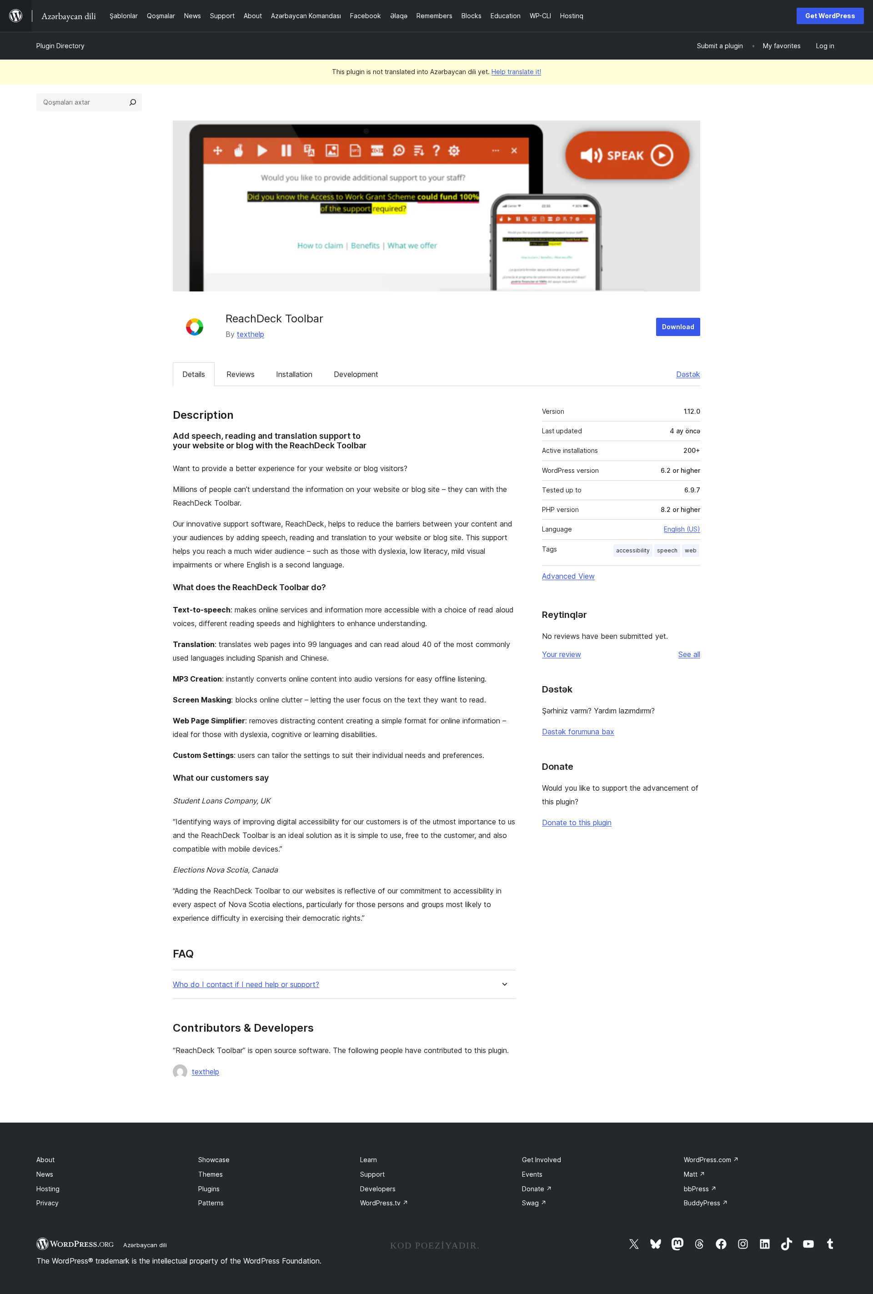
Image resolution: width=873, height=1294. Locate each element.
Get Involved (541, 1160)
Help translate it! (516, 71)
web (691, 550)
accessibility (633, 550)
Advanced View (568, 576)
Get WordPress (830, 16)
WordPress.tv (384, 1203)
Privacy (47, 1203)
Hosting (48, 1189)
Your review (561, 654)
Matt (694, 1174)
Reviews (240, 374)
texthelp (250, 334)
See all (689, 654)
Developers (378, 1189)
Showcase (214, 1160)
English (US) (682, 529)
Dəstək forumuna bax (578, 731)
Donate (537, 1189)
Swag (534, 1203)
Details (193, 374)
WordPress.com (711, 1160)
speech (667, 550)
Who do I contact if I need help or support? (246, 984)
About (45, 1160)
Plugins (209, 1189)
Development (356, 374)
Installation (294, 374)
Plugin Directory (60, 46)
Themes (210, 1174)
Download (678, 327)
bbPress (700, 1189)
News (44, 1174)
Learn (368, 1160)
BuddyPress (706, 1203)
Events (532, 1174)
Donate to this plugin (577, 822)
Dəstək (688, 374)
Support (372, 1174)
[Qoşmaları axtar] (133, 102)
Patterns (211, 1203)
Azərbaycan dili (145, 1245)
